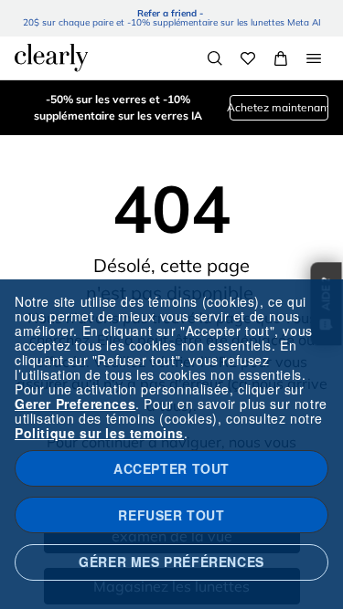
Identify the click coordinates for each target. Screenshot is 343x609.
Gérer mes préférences (171, 561)
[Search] (215, 58)
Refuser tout (171, 515)
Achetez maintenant (279, 107)
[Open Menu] (313, 58)
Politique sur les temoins (99, 433)
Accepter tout (171, 468)
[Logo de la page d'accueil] (51, 57)
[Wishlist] (248, 58)
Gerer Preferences (75, 403)
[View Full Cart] (280, 58)
